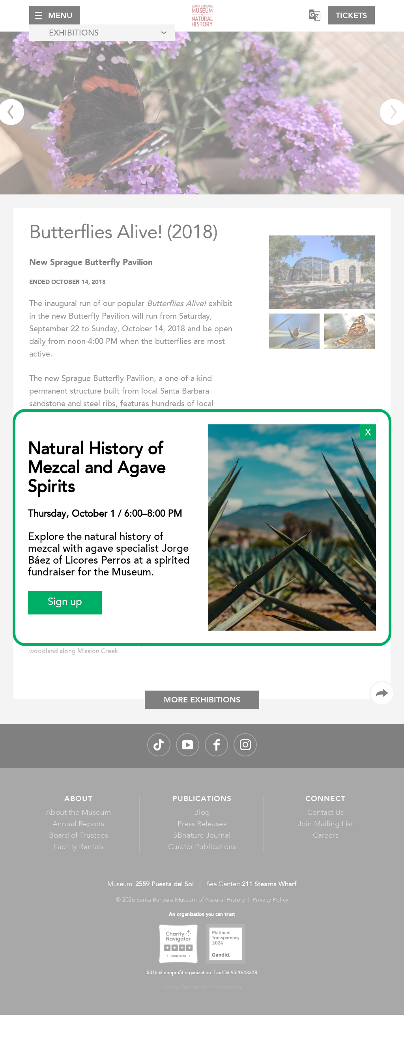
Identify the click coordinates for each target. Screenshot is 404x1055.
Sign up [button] (65, 603)
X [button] (368, 433)
